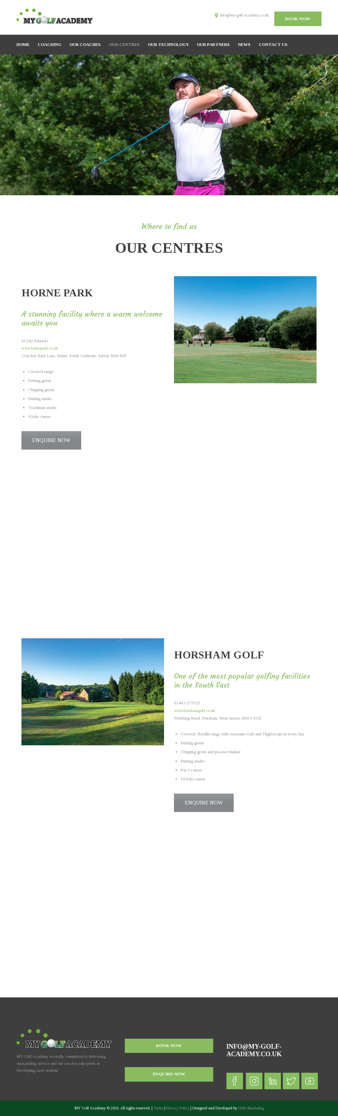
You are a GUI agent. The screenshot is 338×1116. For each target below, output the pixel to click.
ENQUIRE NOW (51, 440)
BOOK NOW (298, 18)
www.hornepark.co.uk (40, 348)
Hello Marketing (251, 1108)
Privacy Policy (177, 1108)
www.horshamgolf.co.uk (194, 710)
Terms (158, 1108)
